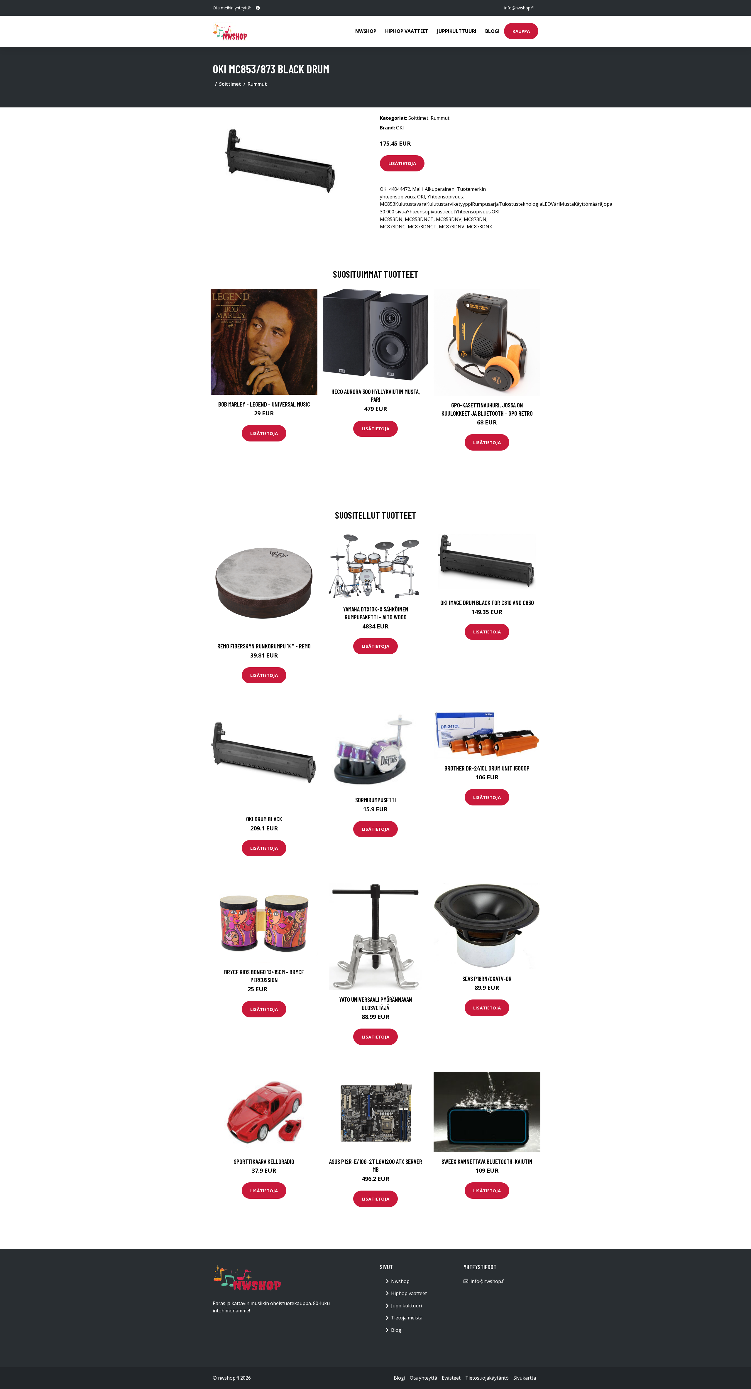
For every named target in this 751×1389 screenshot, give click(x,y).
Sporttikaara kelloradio (264, 1161)
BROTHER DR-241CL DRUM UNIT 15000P (487, 768)
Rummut (257, 84)
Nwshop (365, 31)
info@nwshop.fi (519, 8)
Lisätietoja (402, 163)
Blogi (492, 31)
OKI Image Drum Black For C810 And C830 (487, 602)
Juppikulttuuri (456, 31)
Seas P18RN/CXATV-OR (487, 978)
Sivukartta (524, 1378)
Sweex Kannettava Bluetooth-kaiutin (487, 1161)
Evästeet (451, 1378)
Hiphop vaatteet (406, 31)
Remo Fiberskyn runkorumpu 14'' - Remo (264, 646)
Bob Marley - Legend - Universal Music (264, 404)
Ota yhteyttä (423, 1378)
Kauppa (521, 31)
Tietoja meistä (406, 1317)
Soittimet (230, 84)
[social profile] (257, 8)
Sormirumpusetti (375, 799)
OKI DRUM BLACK (264, 818)
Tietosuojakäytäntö (487, 1378)
